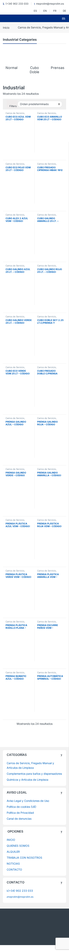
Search (64, 18)
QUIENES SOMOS (18, 845)
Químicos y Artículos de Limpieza (27, 779)
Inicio (6, 27)
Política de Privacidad (20, 812)
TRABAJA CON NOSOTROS (24, 857)
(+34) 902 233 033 (17, 3)
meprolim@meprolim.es (50, 3)
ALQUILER (13, 851)
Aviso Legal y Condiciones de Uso (28, 800)
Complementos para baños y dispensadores (34, 773)
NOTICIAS (13, 863)
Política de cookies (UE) (21, 806)
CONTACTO (14, 869)
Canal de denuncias (19, 818)
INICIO (11, 839)
